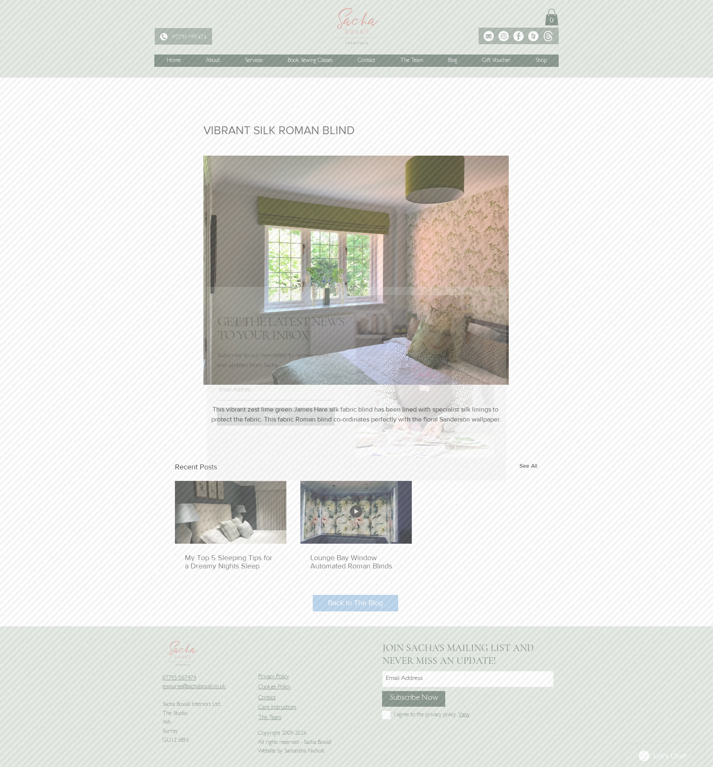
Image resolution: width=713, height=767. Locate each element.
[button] (218, 298)
